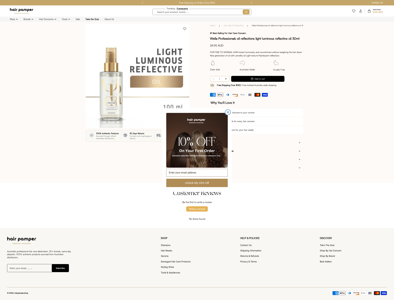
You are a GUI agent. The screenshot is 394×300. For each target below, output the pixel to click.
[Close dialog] (228, 112)
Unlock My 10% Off (197, 182)
